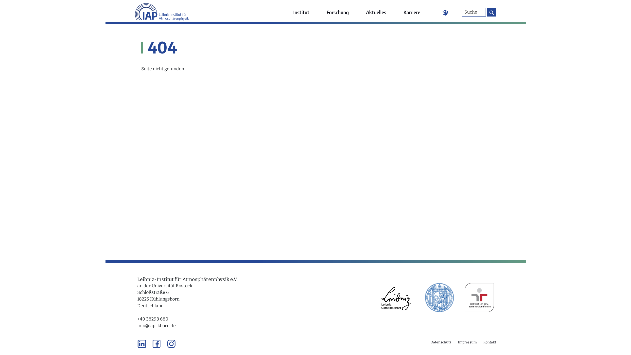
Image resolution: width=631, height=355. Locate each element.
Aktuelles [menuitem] (376, 12)
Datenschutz (441, 342)
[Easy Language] (445, 12)
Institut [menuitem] (301, 12)
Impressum (467, 342)
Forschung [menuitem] (338, 12)
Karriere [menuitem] (411, 12)
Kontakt (489, 342)
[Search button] (491, 12)
